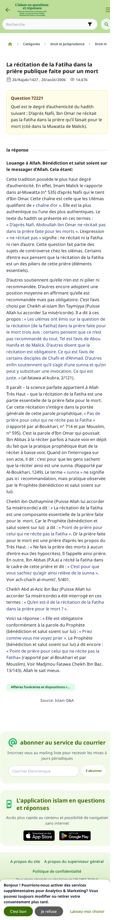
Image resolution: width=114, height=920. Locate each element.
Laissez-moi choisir (87, 911)
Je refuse (49, 911)
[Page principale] (10, 44)
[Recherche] (106, 24)
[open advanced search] (90, 24)
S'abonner (94, 770)
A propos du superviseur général (74, 861)
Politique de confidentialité (57, 871)
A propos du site (25, 861)
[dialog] (55, 900)
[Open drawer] (108, 10)
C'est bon (18, 911)
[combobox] (46, 24)
